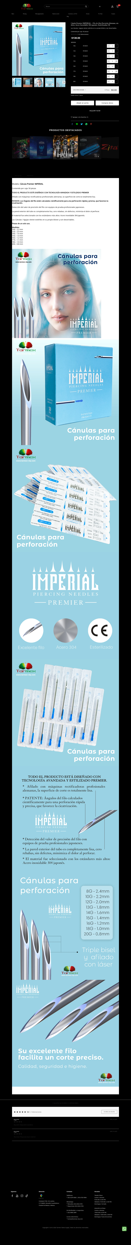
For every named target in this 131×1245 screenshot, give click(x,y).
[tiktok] (27, 1196)
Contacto (113, 13)
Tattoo (12, 13)
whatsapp (86, 124)
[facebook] (12, 1196)
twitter (81, 124)
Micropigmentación (39, 13)
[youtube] (17, 1196)
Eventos (87, 13)
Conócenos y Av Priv (72, 13)
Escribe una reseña (109, 1112)
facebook (72, 124)
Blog (68, 16)
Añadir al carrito (83, 103)
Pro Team (100, 13)
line (77, 124)
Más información (21, 156)
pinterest (91, 124)
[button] (117, 149)
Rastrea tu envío (55, 13)
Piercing (24, 13)
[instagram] (22, 1196)
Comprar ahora (107, 103)
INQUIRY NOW (94, 111)
